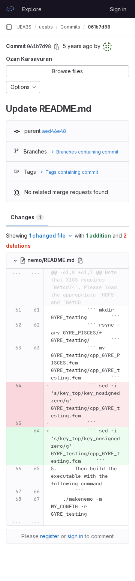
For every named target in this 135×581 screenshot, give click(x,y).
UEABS (24, 27)
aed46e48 (54, 131)
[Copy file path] (80, 260)
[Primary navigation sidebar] (9, 27)
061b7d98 (99, 27)
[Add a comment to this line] (6, 313)
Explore (32, 9)
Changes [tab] (25, 217)
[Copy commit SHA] (56, 46)
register (49, 536)
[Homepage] (10, 9)
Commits (70, 27)
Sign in (118, 9)
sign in (75, 536)
